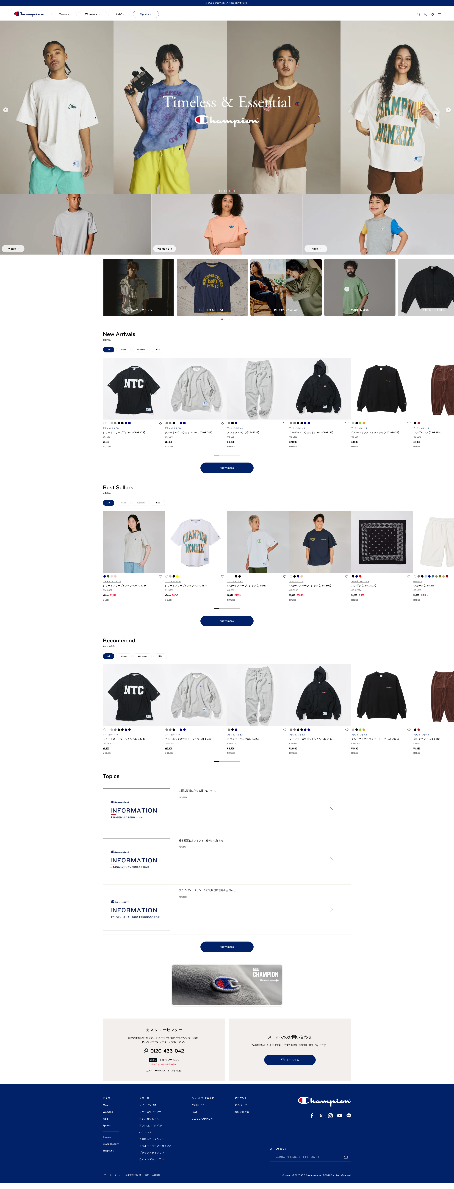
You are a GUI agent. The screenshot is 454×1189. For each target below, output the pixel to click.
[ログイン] (425, 14)
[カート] (439, 14)
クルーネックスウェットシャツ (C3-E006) (375, 432)
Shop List (108, 1150)
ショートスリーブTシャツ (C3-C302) (310, 585)
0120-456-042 (167, 1050)
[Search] (418, 14)
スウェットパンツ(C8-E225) (243, 432)
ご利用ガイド (199, 1105)
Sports (144, 14)
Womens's (142, 656)
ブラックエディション (151, 1152)
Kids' (118, 14)
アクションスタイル (111, 428)
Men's (63, 14)
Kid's (105, 1118)
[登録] (346, 1157)
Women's (91, 14)
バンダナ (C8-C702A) (363, 585)
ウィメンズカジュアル (112, 581)
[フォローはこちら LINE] (349, 1115)
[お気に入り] (432, 14)
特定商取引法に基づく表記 (137, 1175)
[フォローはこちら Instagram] (330, 1115)
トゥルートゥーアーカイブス (155, 1145)
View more (227, 467)
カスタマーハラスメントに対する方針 (164, 1070)
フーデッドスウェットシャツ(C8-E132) (311, 432)
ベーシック (417, 581)
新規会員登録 (241, 1111)
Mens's (124, 656)
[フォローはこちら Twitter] (321, 1115)
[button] (222, 319)
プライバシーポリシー (112, 1175)
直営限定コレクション (360, 581)
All (108, 349)
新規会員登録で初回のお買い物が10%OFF (227, 3)
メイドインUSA (147, 1105)
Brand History (111, 1143)
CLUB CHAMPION (202, 1118)
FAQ (194, 1111)
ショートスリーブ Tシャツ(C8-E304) (124, 432)
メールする (293, 1060)
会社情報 (156, 1175)
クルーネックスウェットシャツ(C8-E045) (188, 432)
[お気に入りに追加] (160, 423)
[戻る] (5, 109)
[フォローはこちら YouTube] (339, 1115)
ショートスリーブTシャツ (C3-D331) (247, 585)
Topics (107, 1137)
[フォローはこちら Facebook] (312, 1115)
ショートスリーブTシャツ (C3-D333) (186, 585)
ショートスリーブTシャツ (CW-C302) (124, 585)
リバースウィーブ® (150, 1111)
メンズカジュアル (296, 581)
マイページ (240, 1105)
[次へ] (448, 109)
